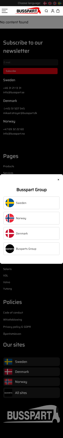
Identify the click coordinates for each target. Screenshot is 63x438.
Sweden (21, 203)
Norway (21, 218)
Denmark (22, 233)
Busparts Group (26, 249)
